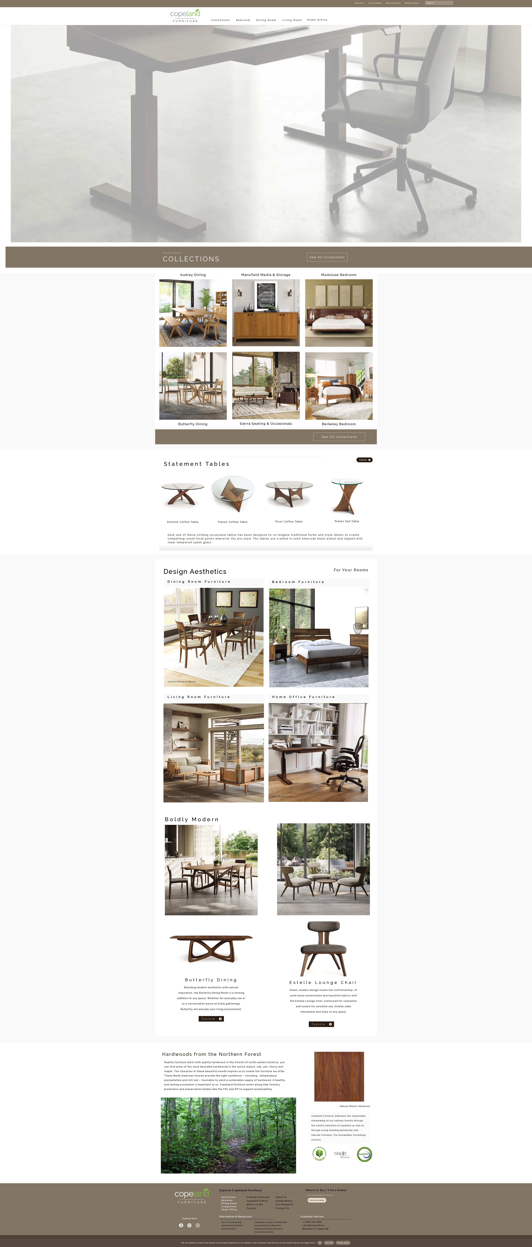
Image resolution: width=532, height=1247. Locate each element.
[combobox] (439, 3)
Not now (329, 1243)
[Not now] (528, 1242)
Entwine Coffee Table (183, 521)
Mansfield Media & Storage (266, 275)
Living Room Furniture (199, 697)
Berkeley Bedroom (339, 424)
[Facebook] (181, 1225)
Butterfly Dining (193, 424)
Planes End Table (347, 521)
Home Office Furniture (304, 697)
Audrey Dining (193, 275)
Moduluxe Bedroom (339, 275)
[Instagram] (198, 1225)
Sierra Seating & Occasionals (266, 424)
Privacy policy (343, 1243)
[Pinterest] (189, 1225)
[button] (222, 20)
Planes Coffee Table (233, 521)
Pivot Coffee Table (289, 521)
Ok (320, 1243)
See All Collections (327, 257)
